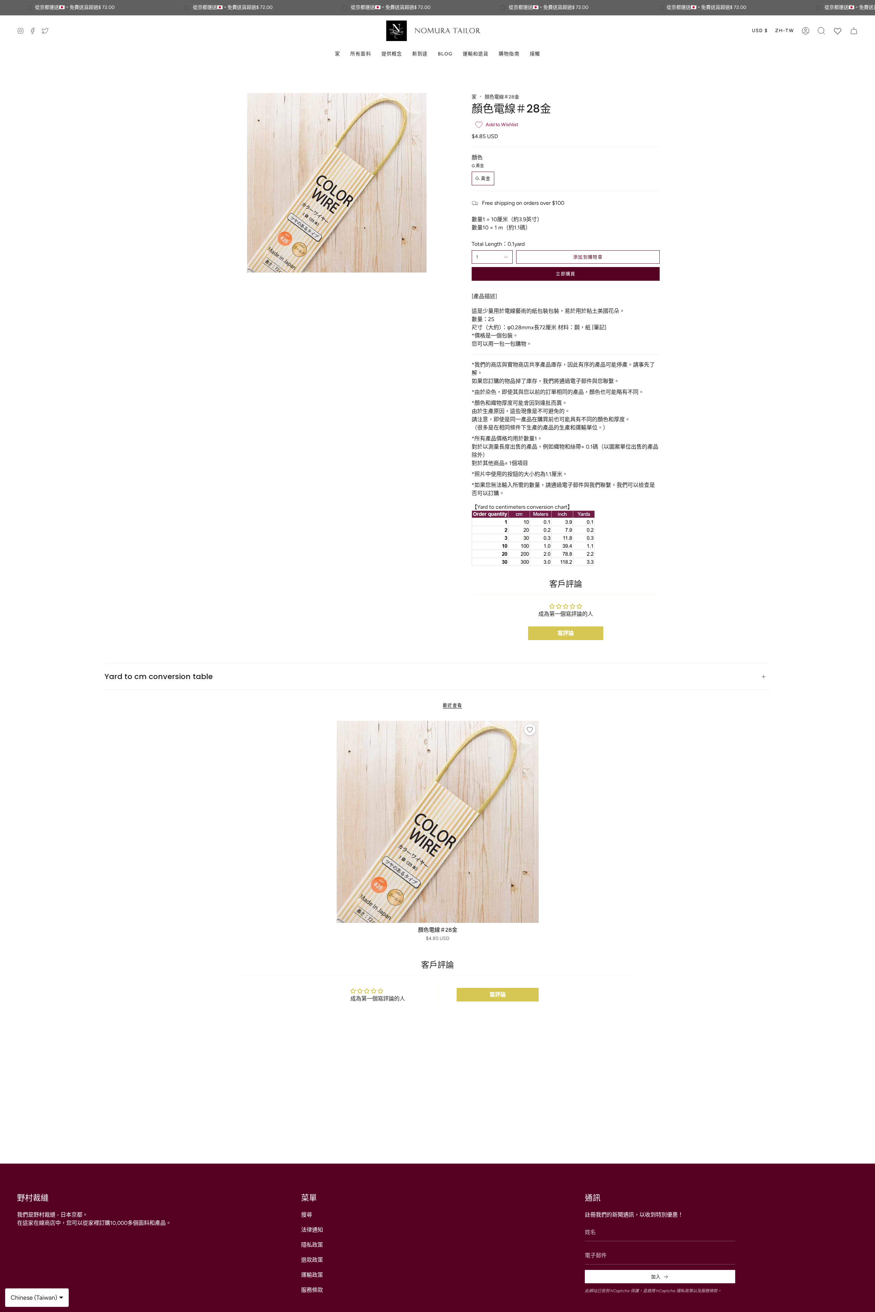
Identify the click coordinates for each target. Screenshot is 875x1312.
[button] (821, 30)
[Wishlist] (837, 30)
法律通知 (312, 1230)
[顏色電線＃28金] (438, 822)
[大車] (854, 30)
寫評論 (565, 633)
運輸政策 (312, 1275)
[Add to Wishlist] (529, 729)
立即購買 (565, 273)
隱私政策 (312, 1245)
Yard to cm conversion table (159, 676)
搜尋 (306, 1214)
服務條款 (312, 1290)
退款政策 (312, 1260)
